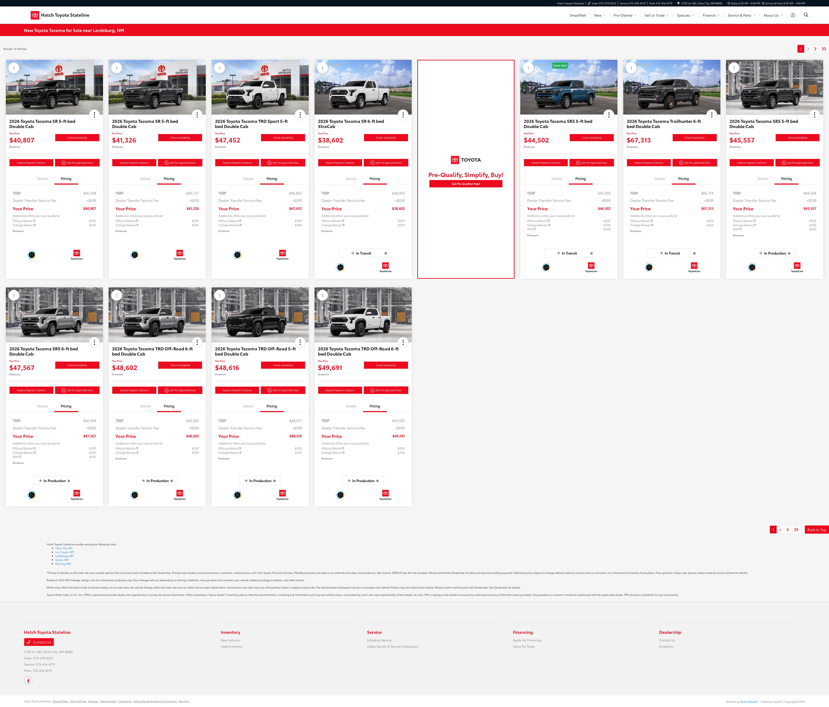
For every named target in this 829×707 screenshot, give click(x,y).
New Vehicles (230, 640)
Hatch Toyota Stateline (37, 701)
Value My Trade (524, 646)
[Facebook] (28, 680)
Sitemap (93, 701)
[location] (678, 3)
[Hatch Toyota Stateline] (61, 14)
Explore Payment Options (31, 162)
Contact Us (41, 641)
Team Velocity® (749, 701)
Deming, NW (63, 563)
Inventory (230, 632)
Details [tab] (42, 178)
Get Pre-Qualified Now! (466, 183)
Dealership (670, 632)
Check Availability (77, 137)
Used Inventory (232, 646)
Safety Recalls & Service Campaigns (392, 646)
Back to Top (817, 529)
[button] (94, 114)
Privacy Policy (60, 701)
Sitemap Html (108, 701)
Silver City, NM (63, 548)
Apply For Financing (527, 640)
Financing (523, 632)
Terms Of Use (78, 701)
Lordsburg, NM (64, 556)
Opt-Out (184, 701)
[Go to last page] (824, 49)
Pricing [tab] (66, 178)
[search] (806, 15)
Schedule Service (379, 640)
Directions (666, 646)
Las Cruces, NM (64, 552)
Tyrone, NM (61, 559)
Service (374, 632)
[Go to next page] (815, 49)
